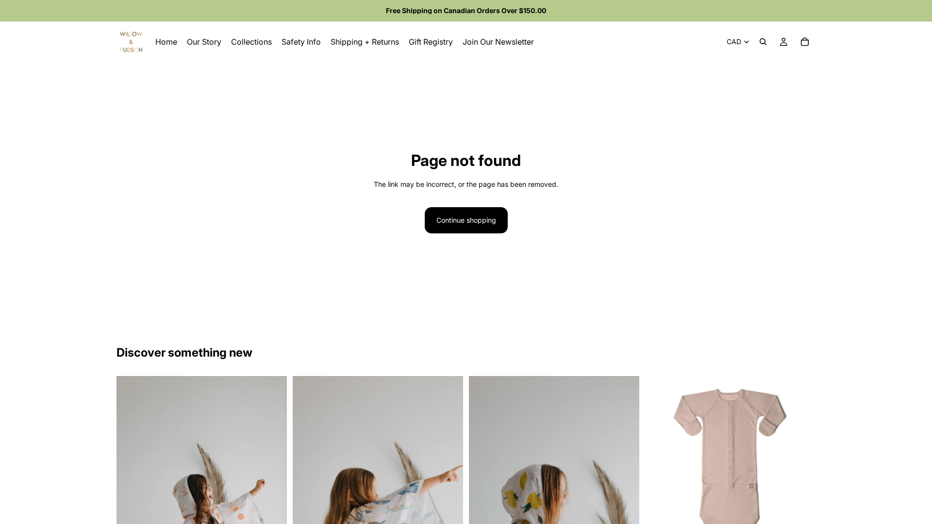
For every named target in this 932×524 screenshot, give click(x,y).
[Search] (763, 41)
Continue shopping (466, 220)
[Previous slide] (659, 461)
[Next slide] (801, 461)
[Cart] (805, 41)
